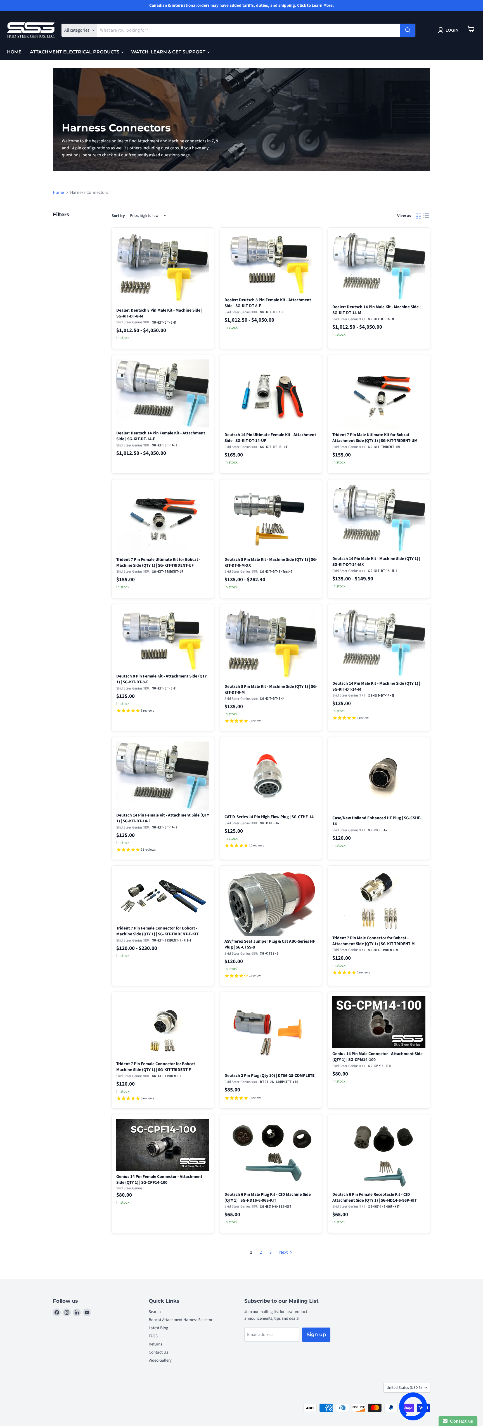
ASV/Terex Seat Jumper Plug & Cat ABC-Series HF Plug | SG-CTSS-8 (269, 944)
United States (404, 1387)
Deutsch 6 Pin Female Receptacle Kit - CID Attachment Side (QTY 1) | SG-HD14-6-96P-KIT (374, 1197)
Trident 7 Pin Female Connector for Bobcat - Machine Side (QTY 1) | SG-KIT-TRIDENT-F (156, 1067)
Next (283, 1252)
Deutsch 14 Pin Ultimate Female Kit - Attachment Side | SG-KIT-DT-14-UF (270, 438)
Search (155, 1312)
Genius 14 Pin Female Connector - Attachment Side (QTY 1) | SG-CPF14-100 (159, 1179)
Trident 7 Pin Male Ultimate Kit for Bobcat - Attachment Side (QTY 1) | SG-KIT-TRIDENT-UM (375, 438)
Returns (155, 1344)
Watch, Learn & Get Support (169, 52)
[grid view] (418, 216)
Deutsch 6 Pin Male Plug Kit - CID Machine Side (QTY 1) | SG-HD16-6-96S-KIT (267, 1197)
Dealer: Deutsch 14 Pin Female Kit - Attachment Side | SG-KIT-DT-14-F (160, 436)
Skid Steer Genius (129, 322)
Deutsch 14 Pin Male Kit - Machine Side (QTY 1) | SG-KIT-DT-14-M (376, 686)
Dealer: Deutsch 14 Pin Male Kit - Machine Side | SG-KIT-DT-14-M (376, 310)
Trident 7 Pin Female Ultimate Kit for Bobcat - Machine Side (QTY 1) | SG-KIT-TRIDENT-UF (158, 562)
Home (14, 52)
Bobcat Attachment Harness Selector (180, 1320)
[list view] (426, 216)
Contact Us (158, 1352)
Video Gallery (160, 1360)
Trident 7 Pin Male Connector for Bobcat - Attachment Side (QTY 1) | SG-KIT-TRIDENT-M (373, 941)
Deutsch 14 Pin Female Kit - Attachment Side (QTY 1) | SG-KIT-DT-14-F (162, 818)
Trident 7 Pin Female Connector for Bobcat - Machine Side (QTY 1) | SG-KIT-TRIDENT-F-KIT (157, 931)
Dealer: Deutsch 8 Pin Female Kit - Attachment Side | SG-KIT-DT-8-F (267, 303)
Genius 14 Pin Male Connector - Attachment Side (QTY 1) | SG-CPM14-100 (377, 1057)
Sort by (118, 215)
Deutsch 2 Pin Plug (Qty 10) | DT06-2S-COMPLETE (269, 1075)
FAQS (153, 1336)
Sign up (316, 1334)
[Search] (407, 30)
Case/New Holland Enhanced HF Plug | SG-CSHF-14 (377, 821)
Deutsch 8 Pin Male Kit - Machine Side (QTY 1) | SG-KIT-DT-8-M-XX (270, 562)
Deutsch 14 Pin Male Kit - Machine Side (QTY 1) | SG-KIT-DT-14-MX (376, 562)
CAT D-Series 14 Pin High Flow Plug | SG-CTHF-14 (269, 817)
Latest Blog (158, 1328)
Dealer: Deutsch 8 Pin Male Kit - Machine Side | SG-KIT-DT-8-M (159, 313)
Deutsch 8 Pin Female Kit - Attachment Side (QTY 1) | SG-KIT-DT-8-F (161, 679)
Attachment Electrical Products (75, 52)
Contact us (460, 1421)
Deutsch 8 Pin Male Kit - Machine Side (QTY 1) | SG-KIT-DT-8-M (270, 689)
